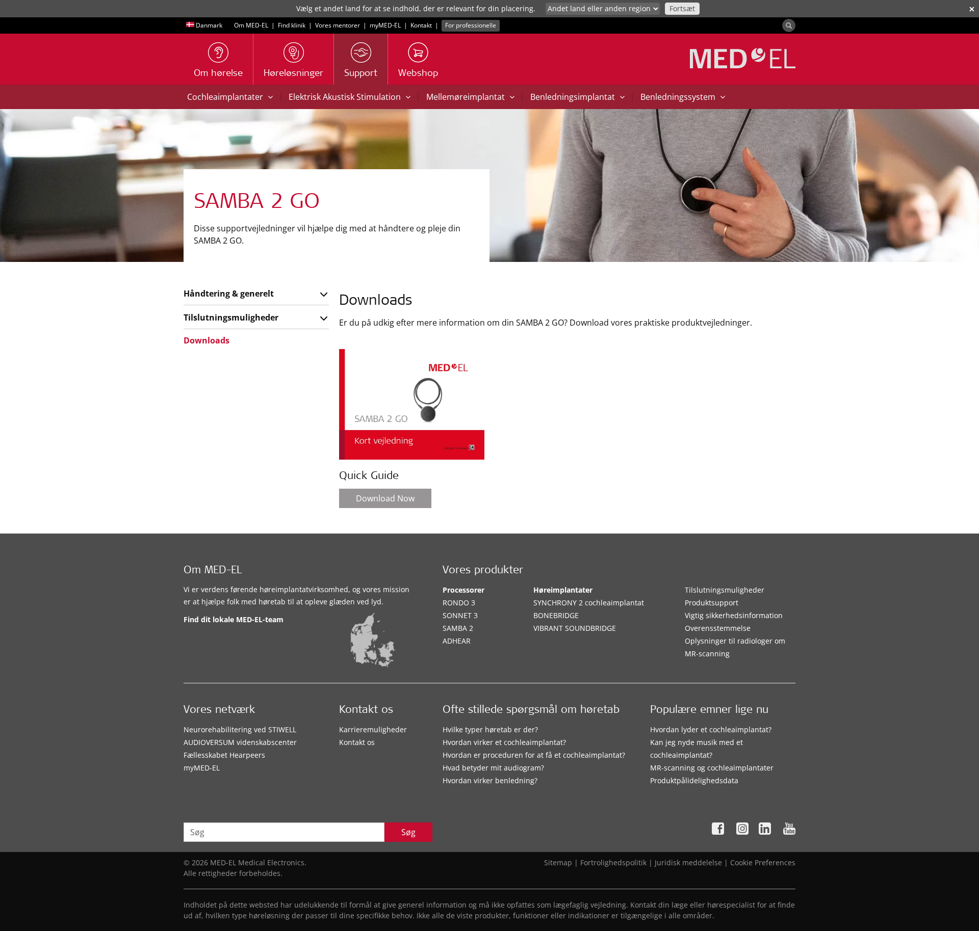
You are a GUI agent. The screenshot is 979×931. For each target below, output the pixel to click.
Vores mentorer (337, 25)
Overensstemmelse (718, 628)
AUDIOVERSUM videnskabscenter (240, 742)
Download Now (385, 498)
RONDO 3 (459, 602)
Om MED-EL (251, 25)
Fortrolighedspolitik (613, 862)
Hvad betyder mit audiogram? (493, 768)
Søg (408, 832)
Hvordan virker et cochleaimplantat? (504, 742)
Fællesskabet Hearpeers (224, 755)
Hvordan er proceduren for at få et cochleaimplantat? (534, 755)
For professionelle (470, 25)
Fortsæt (682, 8)
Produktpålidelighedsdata (694, 780)
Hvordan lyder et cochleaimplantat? (710, 729)
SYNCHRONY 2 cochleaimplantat (588, 602)
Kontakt (421, 25)
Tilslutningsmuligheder (231, 317)
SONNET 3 (460, 615)
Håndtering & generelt (229, 293)
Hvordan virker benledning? (490, 780)
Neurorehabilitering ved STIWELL (240, 729)
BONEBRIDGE (556, 615)
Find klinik (291, 25)
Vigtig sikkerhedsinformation (734, 615)
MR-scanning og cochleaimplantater (712, 768)
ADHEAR (457, 641)
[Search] (788, 25)
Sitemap (558, 862)
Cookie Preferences (762, 862)
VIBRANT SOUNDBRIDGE (574, 628)
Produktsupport (711, 602)
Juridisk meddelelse (688, 862)
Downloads (206, 340)
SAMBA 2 (458, 628)
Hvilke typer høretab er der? (490, 729)
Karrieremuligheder (373, 729)
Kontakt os (357, 742)
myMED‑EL (385, 25)
